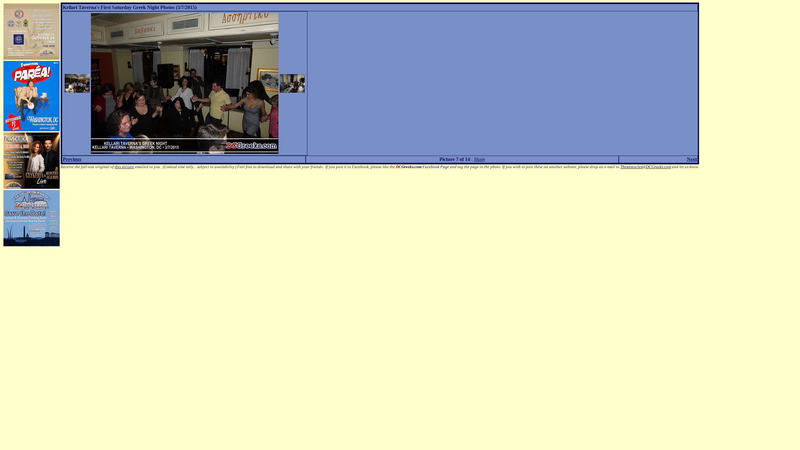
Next (692, 159)
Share (479, 159)
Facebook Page (422, 166)
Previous (72, 159)
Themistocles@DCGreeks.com (645, 166)
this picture (124, 166)
